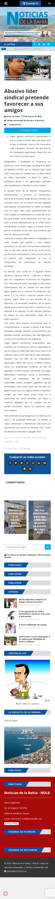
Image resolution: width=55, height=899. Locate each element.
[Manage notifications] (5, 893)
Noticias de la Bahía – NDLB (25, 863)
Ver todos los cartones (28, 703)
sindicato (8, 441)
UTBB (16, 441)
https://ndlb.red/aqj (21, 448)
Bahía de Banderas (16, 57)
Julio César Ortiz (39, 437)
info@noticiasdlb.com (32, 818)
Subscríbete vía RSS (14, 871)
